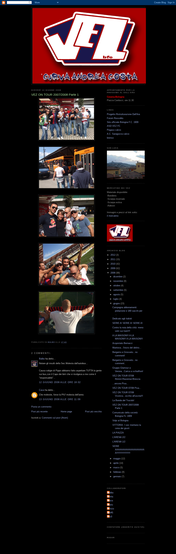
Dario (110, 504)
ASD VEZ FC (113, 126)
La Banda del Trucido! (123, 400)
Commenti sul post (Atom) (55, 417)
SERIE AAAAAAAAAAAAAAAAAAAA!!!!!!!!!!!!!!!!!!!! (128, 449)
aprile (116, 463)
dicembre (118, 276)
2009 (113, 268)
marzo (116, 467)
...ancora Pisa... (120, 383)
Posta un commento (41, 406)
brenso (110, 138)
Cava (41, 390)
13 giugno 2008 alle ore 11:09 (60, 399)
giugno (116, 303)
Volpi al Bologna (120, 420)
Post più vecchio (93, 411)
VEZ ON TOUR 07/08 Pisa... (126, 388)
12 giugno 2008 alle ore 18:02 (60, 382)
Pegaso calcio (114, 130)
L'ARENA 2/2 (118, 437)
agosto (117, 294)
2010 (113, 264)
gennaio (117, 476)
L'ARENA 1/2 (118, 441)
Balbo (42, 358)
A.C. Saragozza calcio (118, 134)
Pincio (111, 508)
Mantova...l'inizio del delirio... (126, 347)
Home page (66, 411)
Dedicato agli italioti (122, 318)
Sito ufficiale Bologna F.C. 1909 (122, 122)
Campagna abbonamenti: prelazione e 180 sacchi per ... (127, 310)
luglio (116, 299)
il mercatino (112, 216)
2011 (113, 259)
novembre (118, 281)
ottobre (117, 285)
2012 (113, 255)
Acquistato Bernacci (122, 343)
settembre (118, 290)
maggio (117, 458)
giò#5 (110, 512)
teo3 (110, 516)
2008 (113, 272)
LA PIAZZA (118, 432)
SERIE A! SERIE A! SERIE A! (127, 323)
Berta (110, 496)
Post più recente (39, 411)
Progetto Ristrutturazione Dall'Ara (123, 114)
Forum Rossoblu (115, 118)
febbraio (117, 472)
